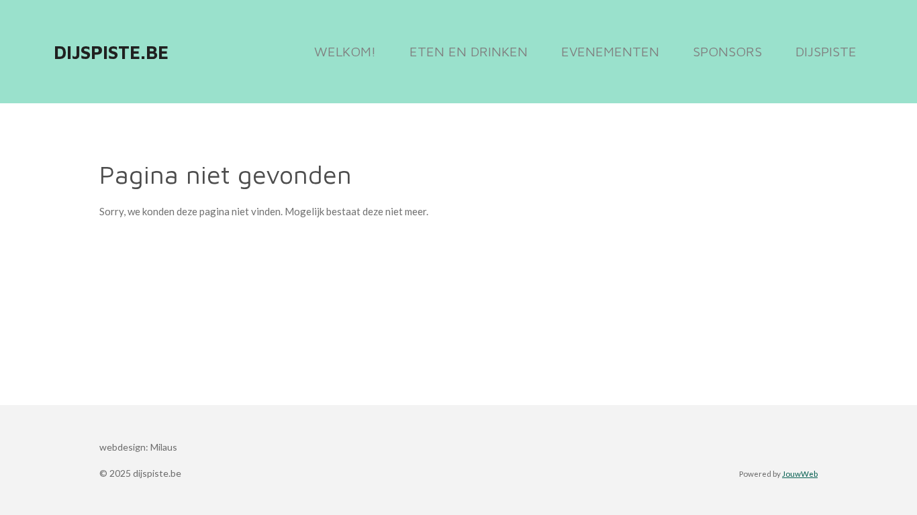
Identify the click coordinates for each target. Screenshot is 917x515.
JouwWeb (800, 473)
